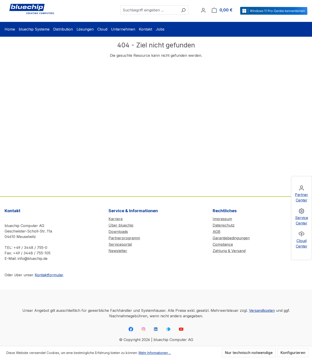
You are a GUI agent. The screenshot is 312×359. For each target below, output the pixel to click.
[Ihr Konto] (203, 10)
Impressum (222, 219)
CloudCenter (301, 243)
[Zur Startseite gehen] (32, 9)
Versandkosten (262, 310)
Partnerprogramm (124, 238)
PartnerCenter (301, 197)
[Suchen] (183, 10)
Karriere (115, 219)
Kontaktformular (49, 275)
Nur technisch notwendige (249, 352)
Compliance (223, 244)
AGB (216, 231)
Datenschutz (224, 225)
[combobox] (149, 10)
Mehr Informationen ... (155, 353)
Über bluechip (120, 225)
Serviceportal (120, 244)
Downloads (118, 231)
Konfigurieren (292, 352)
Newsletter (117, 250)
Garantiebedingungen (231, 238)
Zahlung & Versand (229, 250)
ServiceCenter (301, 220)
